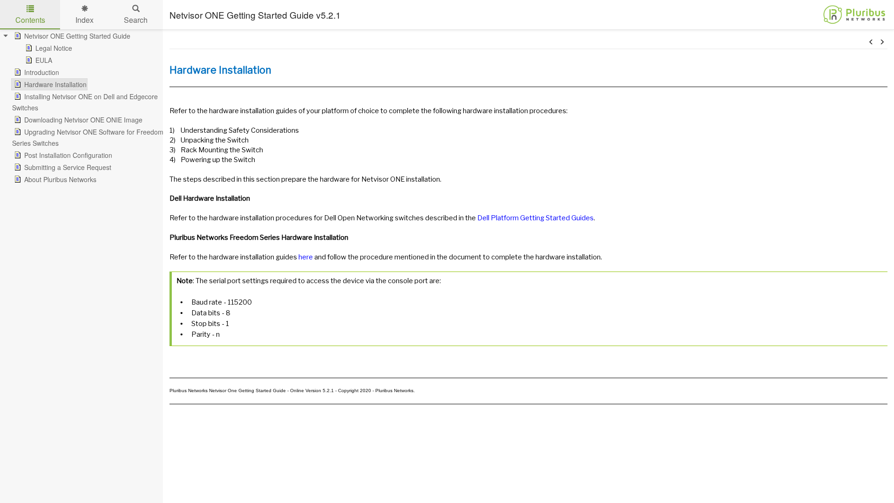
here (305, 257)
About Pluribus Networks (60, 179)
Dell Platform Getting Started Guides (535, 218)
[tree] (81, 107)
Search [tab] (136, 19)
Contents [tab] (30, 19)
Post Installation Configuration (68, 155)
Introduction (41, 72)
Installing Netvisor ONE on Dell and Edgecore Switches (85, 102)
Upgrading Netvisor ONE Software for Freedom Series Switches (87, 137)
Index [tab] (84, 19)
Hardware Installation (55, 84)
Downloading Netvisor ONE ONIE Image (83, 119)
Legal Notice (53, 48)
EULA (43, 60)
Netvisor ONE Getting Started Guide (77, 36)
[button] (871, 42)
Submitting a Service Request (67, 167)
